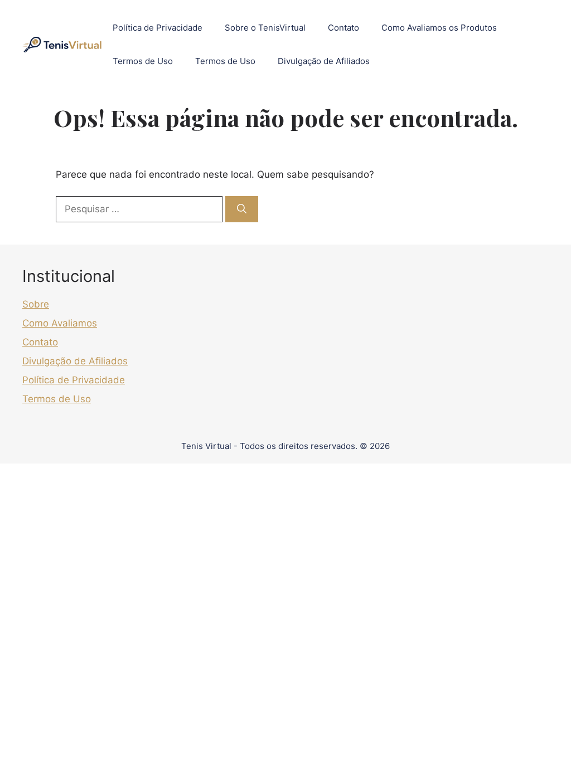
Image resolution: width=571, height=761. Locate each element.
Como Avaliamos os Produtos (439, 27)
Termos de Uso (143, 61)
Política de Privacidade (157, 27)
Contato (343, 27)
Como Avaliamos (59, 323)
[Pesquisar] (241, 209)
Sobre (35, 304)
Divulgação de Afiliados (324, 61)
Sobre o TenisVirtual (265, 27)
